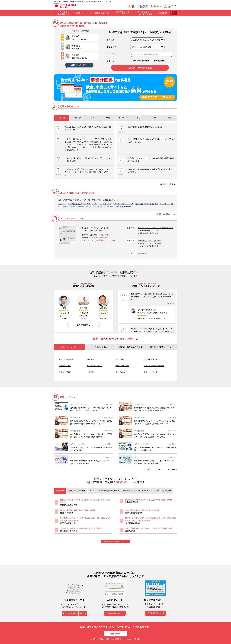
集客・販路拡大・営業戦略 (154, 366)
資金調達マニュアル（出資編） (150, 241)
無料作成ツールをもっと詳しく (115, 541)
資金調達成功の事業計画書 (148, 233)
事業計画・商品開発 (66, 359)
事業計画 (66, 613)
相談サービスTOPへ (80, 65)
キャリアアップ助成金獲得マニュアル (152, 246)
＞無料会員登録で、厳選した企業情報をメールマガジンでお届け (115, 639)
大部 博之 (163, 313)
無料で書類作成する (114, 613)
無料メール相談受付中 (141, 61)
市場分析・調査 (65, 372)
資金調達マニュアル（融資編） (150, 243)
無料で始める (115, 634)
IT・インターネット (94, 366)
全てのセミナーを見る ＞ (167, 184)
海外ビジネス (121, 372)
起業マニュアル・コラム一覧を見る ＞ (162, 469)
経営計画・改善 (144, 313)
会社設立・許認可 (150, 359)
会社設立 (82, 613)
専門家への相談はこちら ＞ (166, 214)
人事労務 (90, 372)
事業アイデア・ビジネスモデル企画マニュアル (155, 228)
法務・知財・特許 (122, 366)
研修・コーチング (150, 372)
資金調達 (90, 359)
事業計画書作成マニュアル (148, 230)
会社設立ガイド (144, 253)
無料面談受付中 (159, 61)
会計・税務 (120, 359)
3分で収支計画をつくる (155, 613)
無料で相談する (83, 325)
